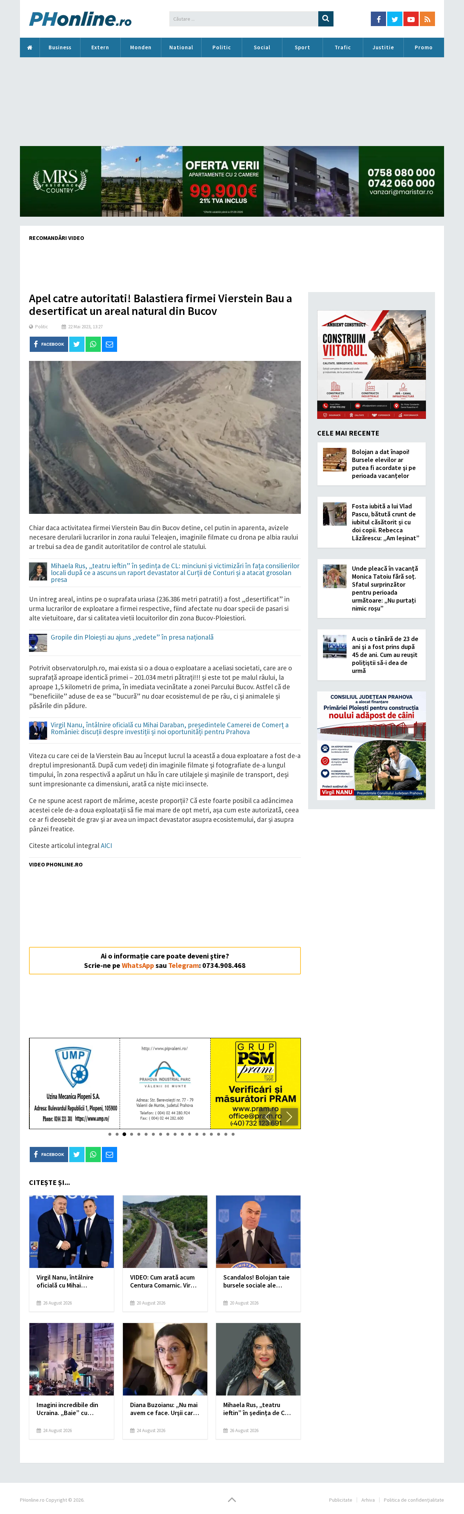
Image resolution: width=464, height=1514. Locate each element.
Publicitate (340, 1500)
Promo (424, 47)
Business (60, 47)
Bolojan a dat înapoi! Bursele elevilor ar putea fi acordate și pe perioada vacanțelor (384, 464)
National (181, 47)
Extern (100, 47)
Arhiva (368, 1500)
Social (262, 47)
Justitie (383, 47)
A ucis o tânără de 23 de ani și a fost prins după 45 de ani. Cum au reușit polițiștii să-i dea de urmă (385, 655)
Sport (302, 47)
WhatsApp (138, 965)
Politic (221, 47)
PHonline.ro (30, 47)
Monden (141, 47)
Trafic (343, 47)
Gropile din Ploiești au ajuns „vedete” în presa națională (132, 637)
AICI (106, 845)
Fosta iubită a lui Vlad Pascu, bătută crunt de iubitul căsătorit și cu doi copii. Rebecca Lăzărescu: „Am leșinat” (385, 522)
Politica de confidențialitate (414, 1500)
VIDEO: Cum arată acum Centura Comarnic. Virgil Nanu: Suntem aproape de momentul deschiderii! (163, 1281)
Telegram (183, 965)
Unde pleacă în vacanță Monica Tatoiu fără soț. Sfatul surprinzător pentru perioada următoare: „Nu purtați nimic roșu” (385, 588)
